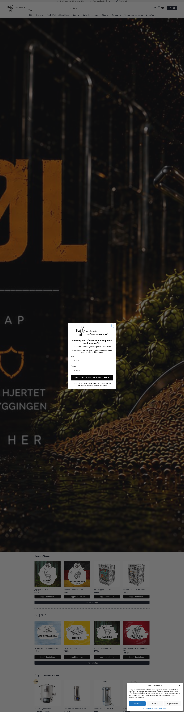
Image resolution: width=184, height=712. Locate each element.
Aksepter (137, 703)
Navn (73, 356)
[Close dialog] (113, 325)
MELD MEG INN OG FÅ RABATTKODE (92, 378)
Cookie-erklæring (148, 708)
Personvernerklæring (160, 708)
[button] (180, 685)
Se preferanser (172, 703)
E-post (73, 366)
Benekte (155, 703)
